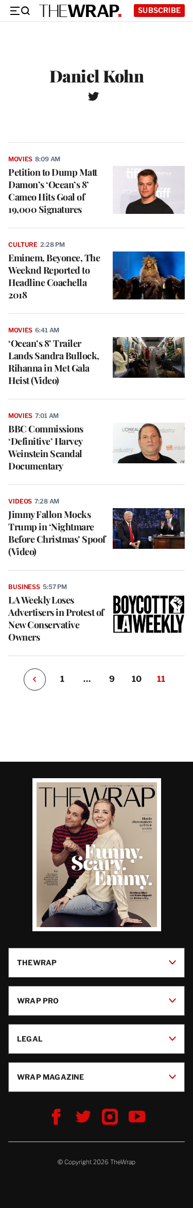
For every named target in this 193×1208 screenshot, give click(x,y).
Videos (20, 501)
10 (137, 679)
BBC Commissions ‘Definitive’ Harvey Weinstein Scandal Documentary (45, 447)
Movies (20, 159)
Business (24, 587)
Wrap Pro (38, 1000)
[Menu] (19, 11)
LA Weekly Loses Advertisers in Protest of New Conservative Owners (56, 618)
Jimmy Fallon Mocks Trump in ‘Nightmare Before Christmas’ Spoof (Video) (57, 533)
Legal (30, 1038)
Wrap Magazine (50, 1076)
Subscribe (159, 10)
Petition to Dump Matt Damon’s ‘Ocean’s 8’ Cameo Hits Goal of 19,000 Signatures (52, 190)
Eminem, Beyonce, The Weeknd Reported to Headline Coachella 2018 (54, 276)
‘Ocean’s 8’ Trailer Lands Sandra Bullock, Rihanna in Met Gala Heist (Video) (53, 362)
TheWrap (37, 962)
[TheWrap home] (80, 11)
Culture (23, 244)
